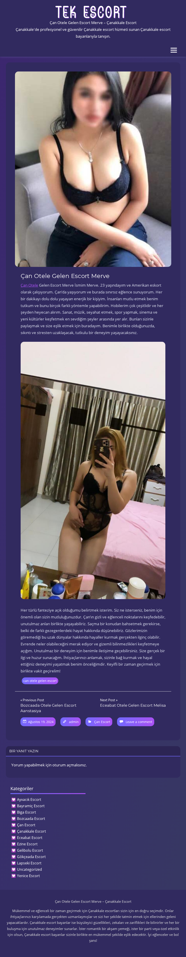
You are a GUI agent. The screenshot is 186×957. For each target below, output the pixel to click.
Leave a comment (139, 722)
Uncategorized (29, 869)
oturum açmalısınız (69, 765)
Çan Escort (102, 722)
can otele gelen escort (40, 681)
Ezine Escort (27, 843)
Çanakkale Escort (31, 831)
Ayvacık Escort (29, 799)
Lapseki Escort (29, 863)
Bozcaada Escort (31, 818)
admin (74, 722)
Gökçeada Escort (31, 856)
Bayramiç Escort (31, 805)
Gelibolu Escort (30, 850)
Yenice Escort (28, 875)
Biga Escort (26, 812)
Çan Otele (29, 285)
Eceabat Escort (29, 837)
